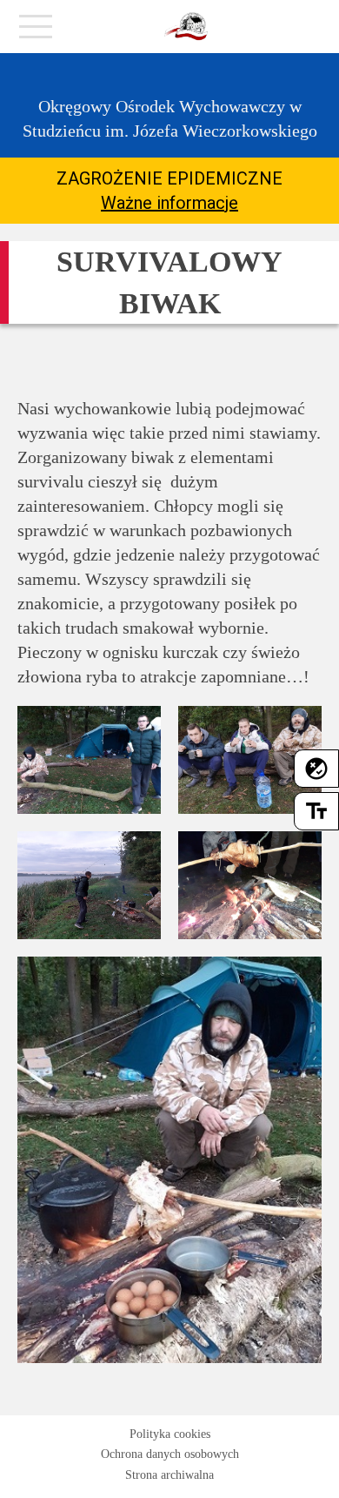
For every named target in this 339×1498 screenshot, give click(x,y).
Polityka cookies (170, 1434)
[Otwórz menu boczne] (35, 31)
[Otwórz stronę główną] (186, 27)
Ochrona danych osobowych (170, 1454)
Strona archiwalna (169, 1474)
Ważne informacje (169, 202)
